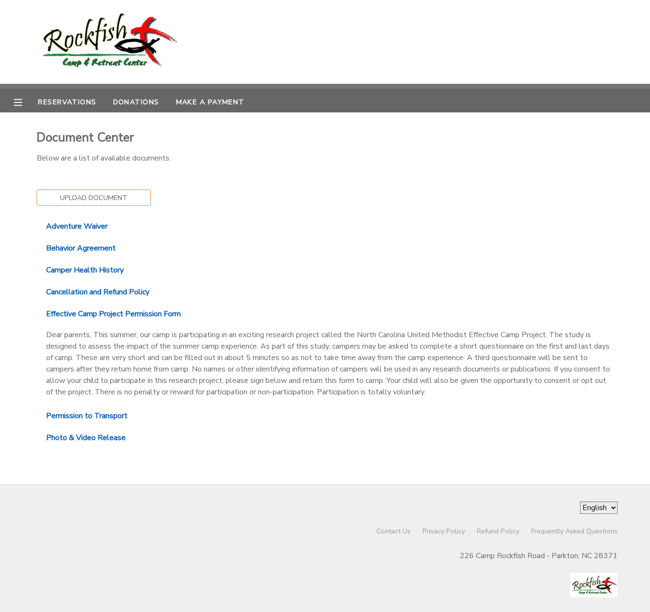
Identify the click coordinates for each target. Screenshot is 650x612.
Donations (136, 102)
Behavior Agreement (81, 248)
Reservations (67, 102)
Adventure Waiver (77, 226)
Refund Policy (498, 531)
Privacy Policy (444, 531)
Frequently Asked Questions (574, 531)
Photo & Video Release (86, 437)
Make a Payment (210, 102)
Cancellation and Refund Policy (97, 292)
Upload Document (94, 197)
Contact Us (393, 531)
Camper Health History (85, 270)
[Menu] (25, 101)
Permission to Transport (87, 416)
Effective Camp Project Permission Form (113, 314)
